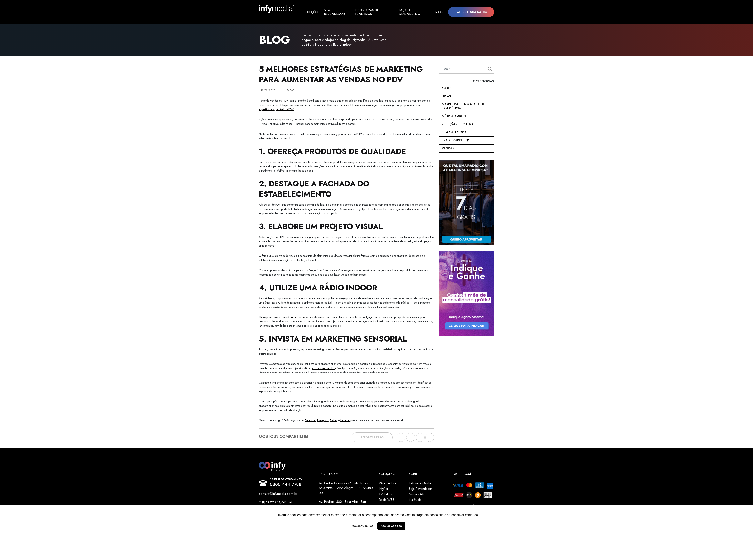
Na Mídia (415, 499)
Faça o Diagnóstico (409, 12)
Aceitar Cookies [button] (391, 525)
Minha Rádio (417, 494)
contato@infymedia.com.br (278, 493)
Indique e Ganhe (420, 483)
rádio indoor (298, 317)
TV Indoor (385, 494)
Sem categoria (454, 132)
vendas (448, 148)
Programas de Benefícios (367, 12)
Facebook (310, 420)
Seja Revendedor (334, 12)
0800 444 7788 (285, 484)
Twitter (333, 420)
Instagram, (323, 420)
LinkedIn (345, 420)
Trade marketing (456, 140)
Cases (447, 88)
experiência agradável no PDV (276, 109)
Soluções (311, 12)
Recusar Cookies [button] (362, 525)
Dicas (446, 96)
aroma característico (323, 368)
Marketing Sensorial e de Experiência (463, 106)
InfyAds (384, 488)
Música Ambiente (456, 116)
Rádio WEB (386, 499)
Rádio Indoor (387, 483)
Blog (439, 12)
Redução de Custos (458, 124)
